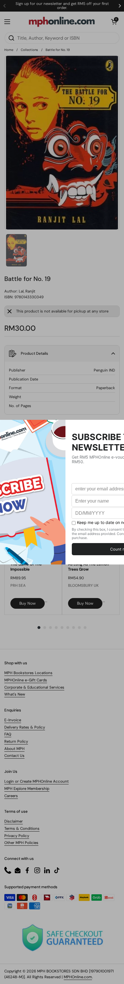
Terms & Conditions (22, 828)
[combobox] (62, 38)
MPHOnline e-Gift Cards (25, 680)
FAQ (7, 734)
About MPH (14, 748)
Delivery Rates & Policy (24, 727)
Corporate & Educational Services (34, 687)
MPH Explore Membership (26, 788)
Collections (29, 50)
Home (8, 50)
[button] (114, 21)
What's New (14, 694)
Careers (11, 795)
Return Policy (16, 741)
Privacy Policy (16, 835)
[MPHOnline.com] (62, 21)
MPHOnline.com (78, 976)
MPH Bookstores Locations (28, 672)
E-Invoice (12, 720)
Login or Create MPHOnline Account (36, 781)
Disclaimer (13, 821)
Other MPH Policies (21, 842)
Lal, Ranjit (27, 291)
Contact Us (14, 755)
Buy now (27, 603)
